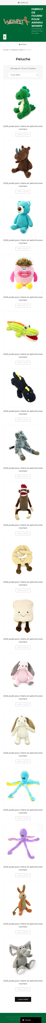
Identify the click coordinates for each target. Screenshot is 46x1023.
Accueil (5, 50)
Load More (23, 999)
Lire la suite (23, 134)
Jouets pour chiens (17, 50)
